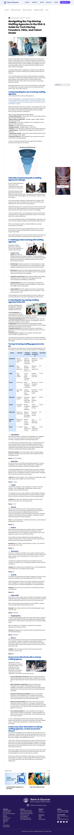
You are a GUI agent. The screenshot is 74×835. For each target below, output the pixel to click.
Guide (40, 817)
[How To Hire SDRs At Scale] (39, 779)
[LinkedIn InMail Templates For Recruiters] (15, 779)
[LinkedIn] (58, 822)
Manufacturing (6, 817)
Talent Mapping (24, 816)
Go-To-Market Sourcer (25, 819)
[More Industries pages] (37, 2)
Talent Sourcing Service (26, 810)
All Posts (7, 9)
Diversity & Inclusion (27, 9)
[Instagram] (64, 822)
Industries (5, 809)
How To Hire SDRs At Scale (37, 787)
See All (48, 770)
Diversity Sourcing (24, 815)
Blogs (40, 816)
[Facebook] (67, 822)
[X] (61, 822)
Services (22, 809)
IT (3, 823)
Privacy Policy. (48, 831)
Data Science (6, 825)
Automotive (6, 819)
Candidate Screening (25, 817)
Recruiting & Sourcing (15, 9)
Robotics (5, 816)
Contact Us (41, 812)
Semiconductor (6, 812)
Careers (40, 810)
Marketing (5, 820)
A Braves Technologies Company (38, 805)
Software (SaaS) (7, 810)
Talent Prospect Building (26, 812)
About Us (41, 809)
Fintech (5, 815)
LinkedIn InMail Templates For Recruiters (14, 787)
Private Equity (6, 826)
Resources (41, 815)
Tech (4, 822)
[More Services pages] (29, 2)
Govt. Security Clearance (9, 813)
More (47, 9)
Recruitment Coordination (26, 813)
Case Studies (42, 819)
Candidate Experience (39, 9)
